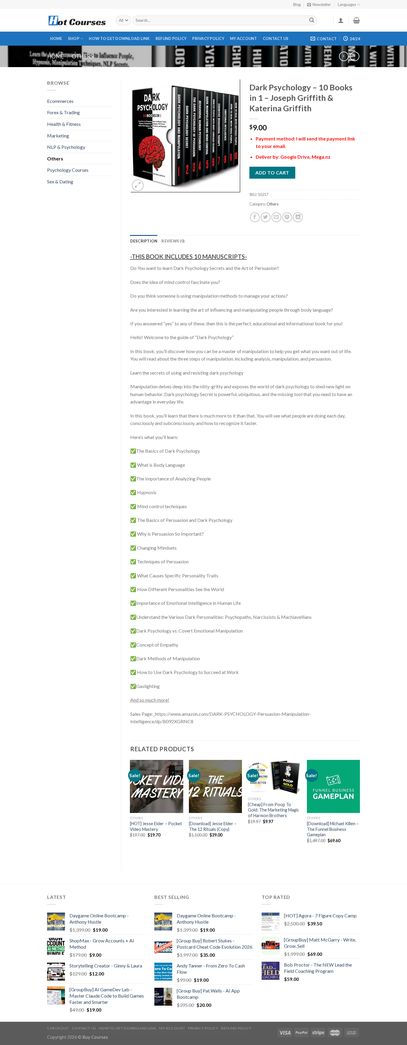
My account (243, 38)
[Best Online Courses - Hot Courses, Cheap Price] (77, 20)
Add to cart (272, 172)
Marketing (58, 135)
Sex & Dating (60, 181)
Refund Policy (171, 38)
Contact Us (276, 38)
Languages (347, 4)
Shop (73, 38)
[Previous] (130, 811)
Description (144, 241)
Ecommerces (60, 101)
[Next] (359, 811)
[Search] (312, 21)
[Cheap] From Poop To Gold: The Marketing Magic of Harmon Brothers (273, 810)
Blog (297, 4)
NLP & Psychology (66, 147)
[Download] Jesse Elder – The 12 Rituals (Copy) (213, 826)
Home (56, 38)
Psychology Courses (67, 170)
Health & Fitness (64, 124)
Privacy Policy (208, 38)
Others (83, 56)
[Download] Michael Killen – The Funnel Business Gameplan (333, 829)
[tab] (144, 241)
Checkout (58, 1028)
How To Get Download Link (119, 38)
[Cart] (356, 20)
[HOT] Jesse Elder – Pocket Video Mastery (156, 826)
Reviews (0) (172, 241)
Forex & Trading (63, 112)
